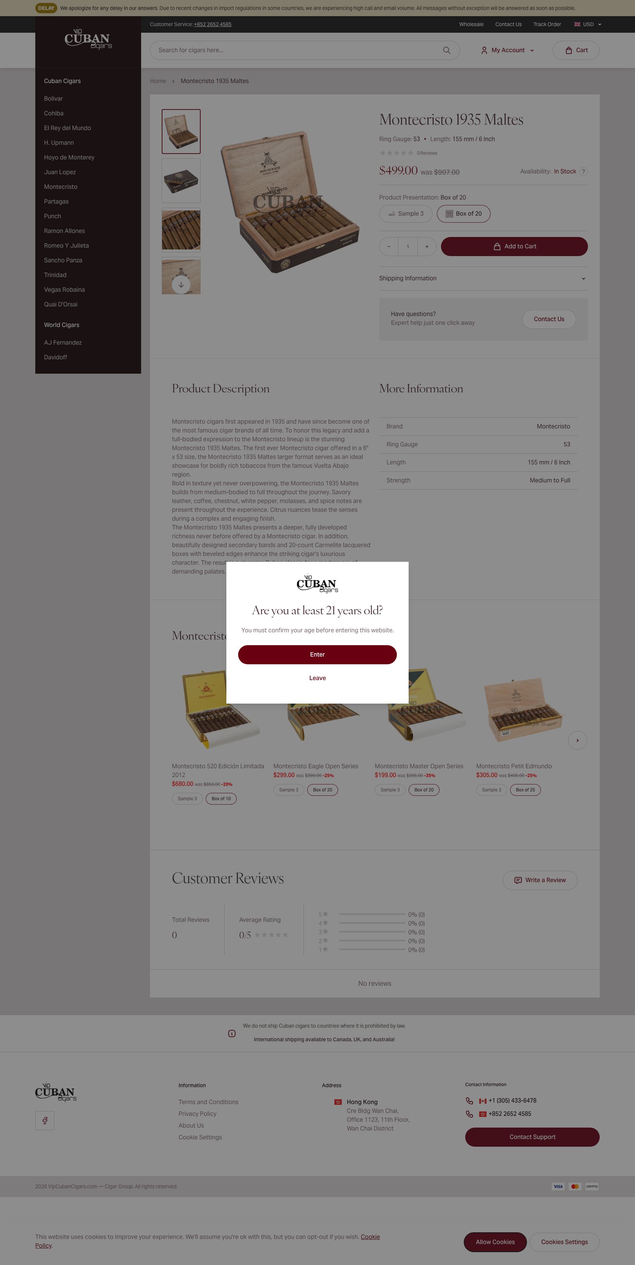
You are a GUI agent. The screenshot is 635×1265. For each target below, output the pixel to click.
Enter (317, 654)
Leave (317, 678)
